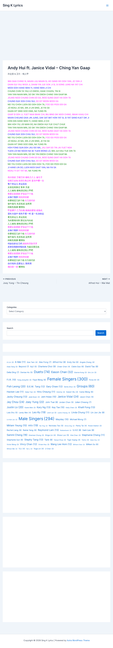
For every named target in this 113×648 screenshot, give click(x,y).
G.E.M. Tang (36, 386)
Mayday (62, 419)
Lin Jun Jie (97, 412)
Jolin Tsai (51, 402)
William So (92, 444)
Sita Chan (75, 435)
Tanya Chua (60, 440)
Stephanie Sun (15, 440)
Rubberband (65, 430)
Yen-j (29, 449)
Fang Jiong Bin (24, 380)
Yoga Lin (39, 449)
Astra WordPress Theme (78, 640)
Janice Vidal (68, 396)
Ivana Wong (86, 392)
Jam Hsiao (48, 396)
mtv (33, 425)
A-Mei (20, 362)
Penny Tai (81, 426)
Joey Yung (34, 402)
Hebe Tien (30, 392)
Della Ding (13, 372)
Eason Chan (62, 372)
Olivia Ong (70, 426)
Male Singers (36, 418)
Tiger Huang (73, 440)
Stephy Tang (33, 439)
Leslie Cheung (64, 413)
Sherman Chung (36, 435)
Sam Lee (88, 430)
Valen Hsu (95, 440)
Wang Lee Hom (61, 444)
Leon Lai (51, 413)
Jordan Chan (66, 402)
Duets (42, 372)
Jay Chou (15, 402)
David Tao (91, 366)
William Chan (79, 444)
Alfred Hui (59, 362)
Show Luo (63, 435)
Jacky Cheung (17, 396)
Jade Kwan (34, 397)
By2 (33, 366)
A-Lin (10, 362)
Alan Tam (32, 362)
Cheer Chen (63, 367)
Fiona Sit (94, 380)
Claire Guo (77, 366)
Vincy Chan (28, 444)
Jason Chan (87, 397)
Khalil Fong (86, 407)
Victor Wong (13, 444)
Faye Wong (39, 380)
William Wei (12, 449)
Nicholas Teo (56, 426)
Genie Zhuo (70, 387)
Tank (49, 439)
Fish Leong (16, 386)
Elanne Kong (80, 372)
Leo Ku (39, 412)
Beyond (24, 366)
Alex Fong (45, 362)
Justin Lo (15, 407)
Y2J (22, 449)
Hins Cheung (46, 391)
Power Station (95, 426)
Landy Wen (25, 413)
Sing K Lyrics (13, 5)
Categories (12, 307)
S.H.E (77, 430)
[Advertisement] (56, 31)
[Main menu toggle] (107, 5)
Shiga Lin (50, 435)
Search (10, 328)
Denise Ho (26, 372)
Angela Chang (87, 362)
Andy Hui (73, 362)
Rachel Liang (14, 430)
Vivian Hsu (43, 444)
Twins (85, 440)
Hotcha (61, 392)
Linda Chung (80, 412)
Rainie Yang (30, 430)
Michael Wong (78, 419)
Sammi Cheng (17, 434)
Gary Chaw (54, 386)
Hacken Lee (15, 391)
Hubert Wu (72, 392)
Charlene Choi (47, 366)
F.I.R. (11, 379)
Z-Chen (49, 449)
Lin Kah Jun (12, 420)
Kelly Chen (71, 408)
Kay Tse (58, 407)
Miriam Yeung (17, 425)
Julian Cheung (83, 402)
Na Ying (43, 426)
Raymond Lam (48, 430)
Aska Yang (12, 367)
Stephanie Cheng (93, 435)
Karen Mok (30, 408)
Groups (85, 386)
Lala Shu (12, 412)
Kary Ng (44, 407)
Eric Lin (92, 372)
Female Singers (67, 379)
